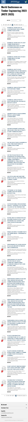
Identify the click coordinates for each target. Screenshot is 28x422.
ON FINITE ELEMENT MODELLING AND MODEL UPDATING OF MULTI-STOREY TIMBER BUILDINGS (16, 130)
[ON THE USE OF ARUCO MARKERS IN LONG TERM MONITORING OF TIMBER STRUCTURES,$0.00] (4, 145)
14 (5, 24)
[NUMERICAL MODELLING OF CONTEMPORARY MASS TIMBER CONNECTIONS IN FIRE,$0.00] (4, 30)
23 (21, 24)
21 (17, 24)
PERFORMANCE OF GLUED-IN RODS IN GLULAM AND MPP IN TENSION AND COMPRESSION (16, 246)
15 (6, 24)
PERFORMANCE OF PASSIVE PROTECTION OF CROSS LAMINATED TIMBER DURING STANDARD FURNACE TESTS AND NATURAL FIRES (16, 262)
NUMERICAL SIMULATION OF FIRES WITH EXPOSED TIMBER (16, 88)
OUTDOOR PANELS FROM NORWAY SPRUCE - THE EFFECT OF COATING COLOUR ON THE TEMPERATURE (16, 205)
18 (12, 24)
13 (3, 24)
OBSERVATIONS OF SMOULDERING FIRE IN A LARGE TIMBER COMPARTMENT (16, 115)
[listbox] (16, 20)
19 (14, 24)
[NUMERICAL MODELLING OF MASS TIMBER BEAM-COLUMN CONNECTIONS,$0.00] (4, 59)
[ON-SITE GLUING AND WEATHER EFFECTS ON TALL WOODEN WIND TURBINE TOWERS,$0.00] (4, 179)
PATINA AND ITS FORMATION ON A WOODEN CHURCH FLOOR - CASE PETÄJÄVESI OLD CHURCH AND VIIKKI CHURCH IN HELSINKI (16, 220)
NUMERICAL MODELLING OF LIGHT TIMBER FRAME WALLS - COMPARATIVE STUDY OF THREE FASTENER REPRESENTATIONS (16, 45)
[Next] (22, 24)
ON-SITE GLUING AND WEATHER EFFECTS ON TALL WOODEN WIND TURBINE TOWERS (16, 178)
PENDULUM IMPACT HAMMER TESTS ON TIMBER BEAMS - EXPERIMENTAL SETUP (17, 233)
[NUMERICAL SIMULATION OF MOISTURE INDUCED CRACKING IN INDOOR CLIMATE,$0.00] (4, 102)
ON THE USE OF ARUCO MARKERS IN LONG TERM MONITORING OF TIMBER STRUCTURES (17, 144)
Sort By (8, 20)
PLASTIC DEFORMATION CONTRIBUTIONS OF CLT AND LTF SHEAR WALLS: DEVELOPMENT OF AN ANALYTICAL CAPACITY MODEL (16, 338)
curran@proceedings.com (7, 412)
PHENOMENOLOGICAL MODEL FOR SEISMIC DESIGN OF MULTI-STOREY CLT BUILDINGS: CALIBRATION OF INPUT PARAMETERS (16, 322)
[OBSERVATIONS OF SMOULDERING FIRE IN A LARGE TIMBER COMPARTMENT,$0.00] (4, 116)
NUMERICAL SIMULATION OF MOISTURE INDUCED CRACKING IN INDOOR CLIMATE (16, 101)
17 (10, 24)
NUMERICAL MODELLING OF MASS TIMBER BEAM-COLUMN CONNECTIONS (16, 58)
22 (19, 24)
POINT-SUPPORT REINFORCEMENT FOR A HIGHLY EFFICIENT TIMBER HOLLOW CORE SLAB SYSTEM (16, 368)
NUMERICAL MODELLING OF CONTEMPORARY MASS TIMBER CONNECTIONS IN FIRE (15, 29)
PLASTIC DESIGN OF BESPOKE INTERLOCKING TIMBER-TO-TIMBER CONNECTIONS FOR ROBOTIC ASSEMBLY (16, 353)
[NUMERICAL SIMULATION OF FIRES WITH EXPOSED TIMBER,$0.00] (4, 90)
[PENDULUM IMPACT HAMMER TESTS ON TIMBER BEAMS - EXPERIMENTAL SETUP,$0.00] (4, 234)
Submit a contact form (6, 417)
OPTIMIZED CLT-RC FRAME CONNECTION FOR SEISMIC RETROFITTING (14, 192)
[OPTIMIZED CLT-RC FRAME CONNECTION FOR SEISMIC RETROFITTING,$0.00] (4, 193)
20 (16, 24)
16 (8, 24)
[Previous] (2, 24)
